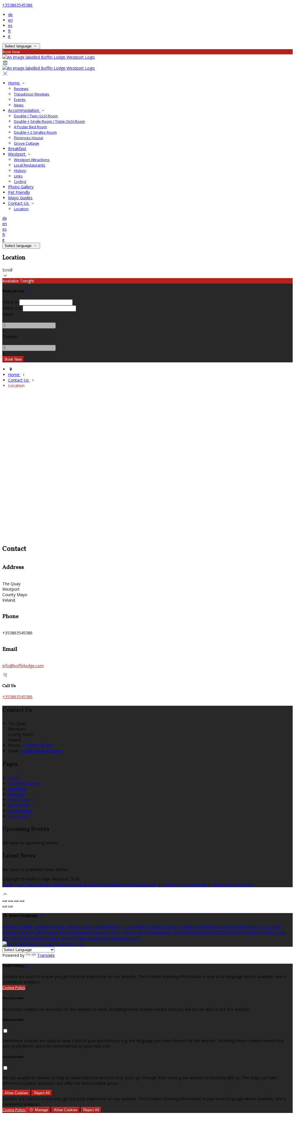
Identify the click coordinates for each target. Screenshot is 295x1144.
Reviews (21, 88)
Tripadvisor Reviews (31, 94)
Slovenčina (121, 938)
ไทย (189, 932)
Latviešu (186, 926)
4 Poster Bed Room (30, 126)
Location (21, 208)
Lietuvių (169, 926)
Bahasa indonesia (92, 932)
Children (9, 336)
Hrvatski (66, 932)
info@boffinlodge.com (23, 665)
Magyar (51, 932)
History (20, 170)
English (25, 926)
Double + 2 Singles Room (35, 132)
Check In (10, 302)
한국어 (235, 932)
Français (57, 926)
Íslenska (128, 932)
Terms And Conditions (232, 884)
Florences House (28, 137)
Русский (17, 938)
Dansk (86, 926)
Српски (66, 938)
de (10, 14)
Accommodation (24, 110)
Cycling (20, 181)
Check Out (12, 308)
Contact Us (19, 203)
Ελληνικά (102, 926)
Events (20, 99)
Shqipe (81, 938)
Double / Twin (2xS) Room (36, 115)
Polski (268, 932)
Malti (254, 926)
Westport (17, 154)
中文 (136, 938)
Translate (46, 955)
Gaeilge (154, 926)
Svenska (51, 938)
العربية (127, 926)
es (10, 25)
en (10, 20)
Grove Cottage (26, 143)
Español (40, 926)
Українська (204, 932)
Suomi (140, 926)
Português (252, 932)
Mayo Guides (20, 197)
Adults (8, 314)
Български (270, 926)
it (9, 36)
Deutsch (10, 926)
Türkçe (178, 932)
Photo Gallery (20, 187)
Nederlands (160, 932)
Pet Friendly (19, 192)
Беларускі (11, 932)
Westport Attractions (32, 159)
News (19, 105)
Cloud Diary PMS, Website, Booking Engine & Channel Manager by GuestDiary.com (79, 884)
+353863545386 (17, 5)
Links (18, 176)
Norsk (142, 932)
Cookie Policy (194, 884)
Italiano (73, 926)
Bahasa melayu (234, 926)
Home (14, 83)
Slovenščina (99, 938)
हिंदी (40, 932)
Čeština (29, 932)
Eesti (116, 926)
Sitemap (169, 884)
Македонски (207, 926)
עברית (115, 932)
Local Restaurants (29, 165)
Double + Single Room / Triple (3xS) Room (49, 121)
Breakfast (17, 148)
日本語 (222, 932)
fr (9, 31)
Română (34, 938)
